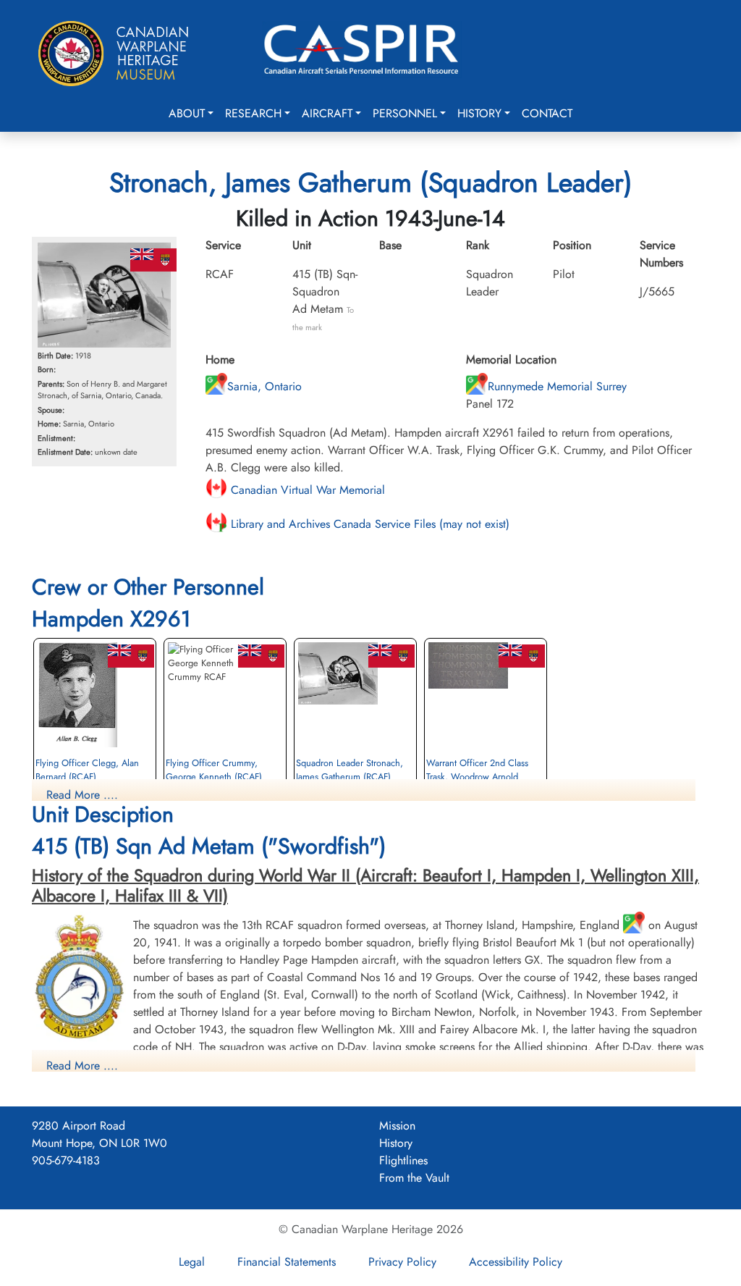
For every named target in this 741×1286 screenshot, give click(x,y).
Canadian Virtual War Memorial (306, 490)
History (479, 113)
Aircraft (327, 113)
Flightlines (403, 1160)
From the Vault (414, 1177)
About (187, 113)
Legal (192, 1261)
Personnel (405, 113)
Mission (397, 1125)
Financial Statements (286, 1261)
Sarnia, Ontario (264, 386)
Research (253, 113)
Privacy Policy (402, 1261)
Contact (547, 113)
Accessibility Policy (515, 1261)
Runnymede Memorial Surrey (557, 386)
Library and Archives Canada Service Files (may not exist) (368, 524)
